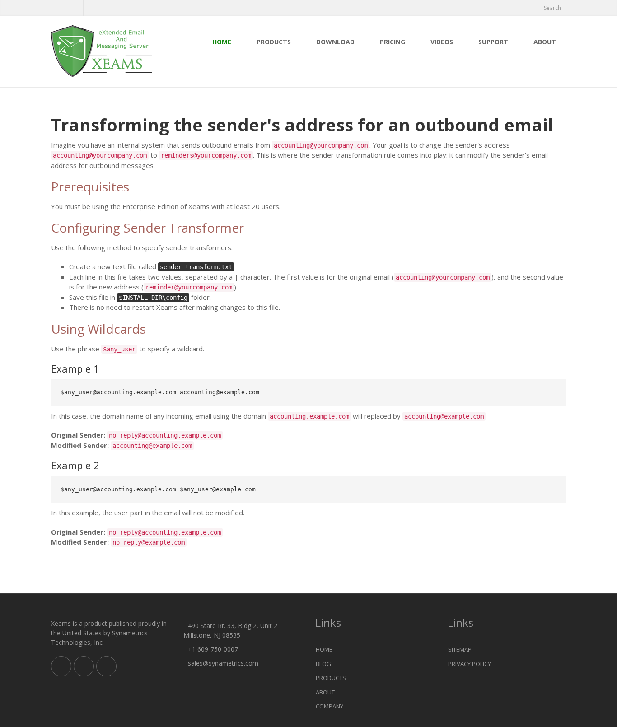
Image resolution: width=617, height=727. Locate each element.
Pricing (392, 41)
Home (221, 41)
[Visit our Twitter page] (84, 666)
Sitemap (460, 649)
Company (329, 706)
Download (335, 41)
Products (274, 41)
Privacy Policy (469, 664)
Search (552, 8)
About (544, 41)
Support (493, 41)
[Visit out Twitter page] (59, 8)
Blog (323, 664)
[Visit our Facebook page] (75, 8)
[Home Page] (110, 51)
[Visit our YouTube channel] (91, 8)
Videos (441, 41)
